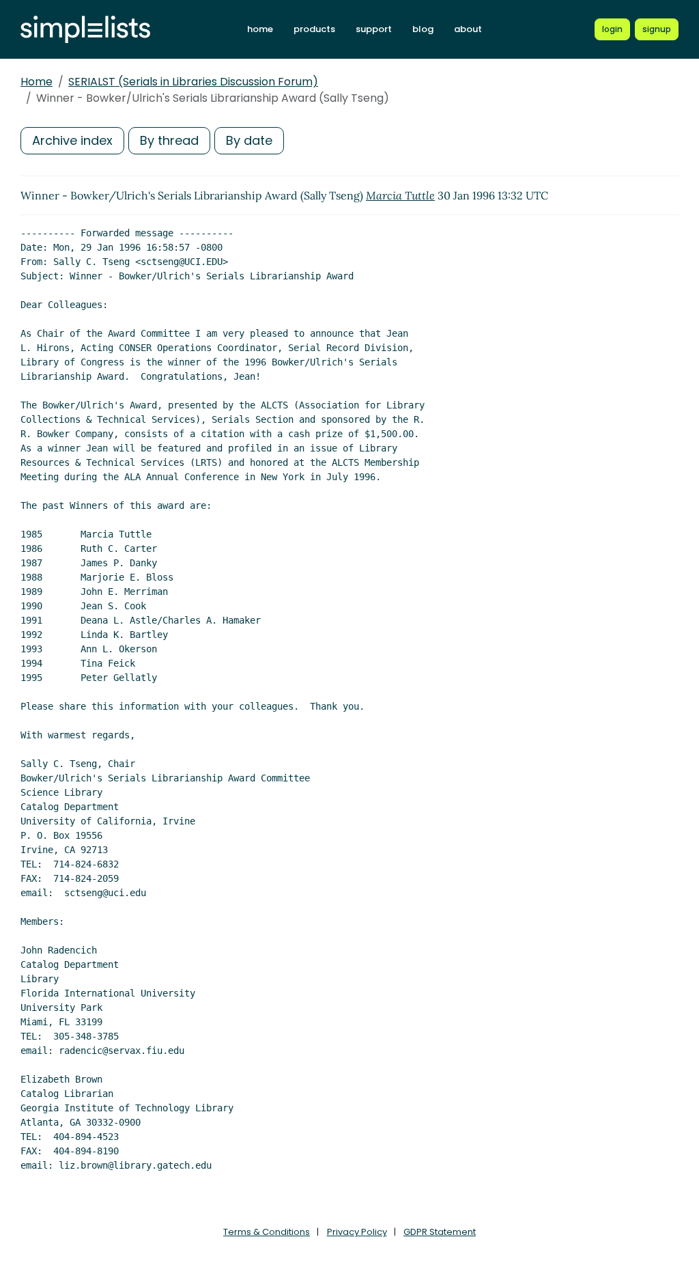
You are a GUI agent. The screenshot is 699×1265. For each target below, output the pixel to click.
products (314, 29)
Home (36, 81)
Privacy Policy (357, 1231)
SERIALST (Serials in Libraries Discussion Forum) (193, 81)
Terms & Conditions (266, 1231)
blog (422, 29)
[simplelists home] (85, 30)
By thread (169, 140)
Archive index (72, 140)
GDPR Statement (439, 1231)
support (374, 29)
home (260, 29)
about (468, 29)
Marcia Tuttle (400, 195)
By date (249, 140)
